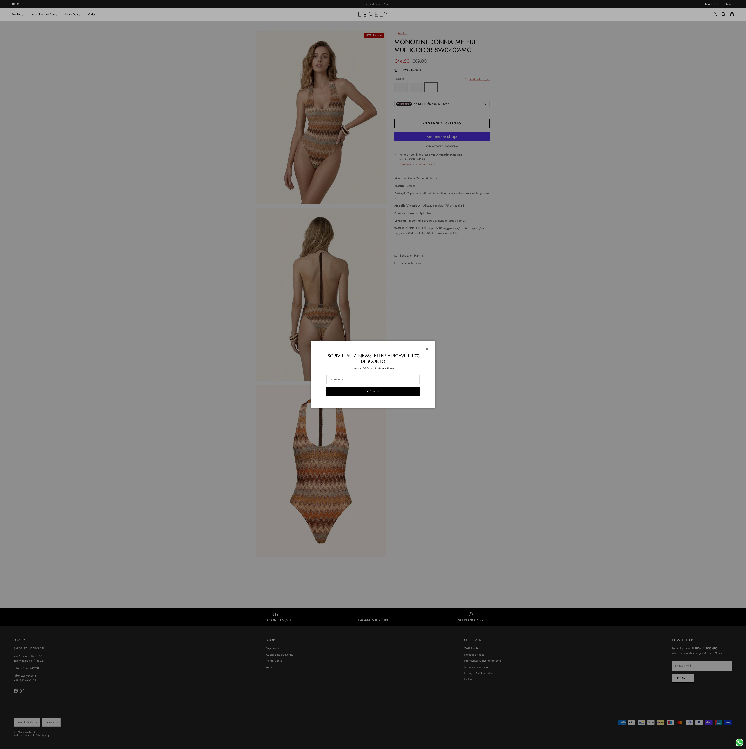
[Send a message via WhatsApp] (739, 742)
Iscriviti (373, 391)
